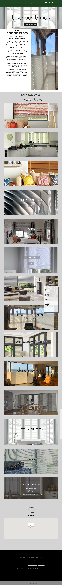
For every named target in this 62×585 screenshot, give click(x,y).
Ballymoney (43, 568)
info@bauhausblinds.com (31, 509)
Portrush (25, 568)
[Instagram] (33, 515)
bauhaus (31, 1)
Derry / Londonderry (41, 565)
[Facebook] (29, 515)
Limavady (25, 566)
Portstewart (22, 568)
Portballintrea (33, 568)
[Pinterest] (31, 515)
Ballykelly (29, 566)
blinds (31, 3)
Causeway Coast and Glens (32, 565)
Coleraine (41, 566)
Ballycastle (38, 568)
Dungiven (22, 566)
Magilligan (37, 566)
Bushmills (29, 568)
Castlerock (33, 566)
